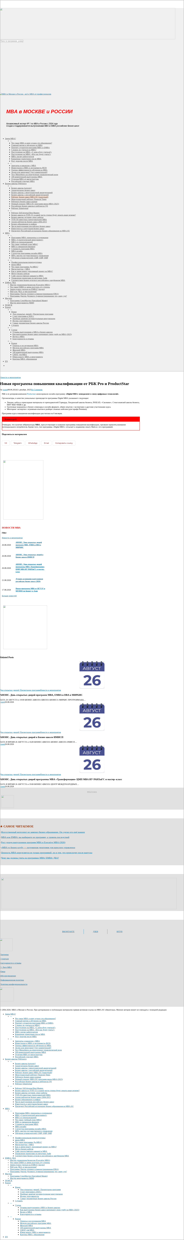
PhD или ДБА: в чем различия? (23, 1167)
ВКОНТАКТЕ (68, 931)
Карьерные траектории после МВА (30, 1034)
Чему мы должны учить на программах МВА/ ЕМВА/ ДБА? (30, 858)
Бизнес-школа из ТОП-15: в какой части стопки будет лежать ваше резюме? (47, 1091)
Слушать (19, 1201)
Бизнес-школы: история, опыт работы (31, 1093)
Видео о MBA (26, 1212)
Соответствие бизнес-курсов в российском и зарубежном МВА (42, 1156)
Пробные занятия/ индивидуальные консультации (41, 1194)
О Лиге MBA (6, 967)
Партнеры (4, 955)
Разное (8, 1183)
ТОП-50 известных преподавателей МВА (33, 1095)
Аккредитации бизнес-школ (27, 1066)
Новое (17, 1187)
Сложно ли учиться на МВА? (27, 1025)
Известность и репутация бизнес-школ (31, 1104)
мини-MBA (20, 1140)
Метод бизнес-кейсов (24, 1149)
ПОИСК (8, 1181)
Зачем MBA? (10, 1014)
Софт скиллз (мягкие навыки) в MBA (31, 1151)
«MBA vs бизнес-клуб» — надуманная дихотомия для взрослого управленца (38, 847)
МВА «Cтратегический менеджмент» (31, 1115)
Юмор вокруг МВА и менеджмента (35, 1232)
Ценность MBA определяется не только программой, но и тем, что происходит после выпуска (46, 852)
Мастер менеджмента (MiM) (22, 1178)
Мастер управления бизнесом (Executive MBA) (30, 1160)
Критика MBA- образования (32, 1235)
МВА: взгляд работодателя (26, 1032)
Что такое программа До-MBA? (28, 1142)
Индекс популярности (29, 1196)
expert (5, 390)
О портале (4, 959)
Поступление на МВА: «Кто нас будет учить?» (35, 1030)
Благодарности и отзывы (10, 963)
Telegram (18, 443)
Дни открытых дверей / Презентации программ (40, 1189)
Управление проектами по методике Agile (33, 1153)
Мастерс (8, 1174)
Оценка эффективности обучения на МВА (33, 1045)
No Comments (36, 390)
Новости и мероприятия (10, 377)
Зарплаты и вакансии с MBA (27, 1041)
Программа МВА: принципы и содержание (33, 1113)
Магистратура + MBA (24, 1145)
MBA (7, 1109)
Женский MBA (26, 1225)
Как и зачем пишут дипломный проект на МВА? (36, 1147)
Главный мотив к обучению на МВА (30, 1021)
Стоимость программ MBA (26, 1124)
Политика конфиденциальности (13, 984)
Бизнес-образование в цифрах (28, 1099)
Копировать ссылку (64, 443)
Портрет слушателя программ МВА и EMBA (34, 1023)
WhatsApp (32, 443)
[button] (9, 596)
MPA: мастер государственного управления (33, 1131)
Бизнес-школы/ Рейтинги (16, 1059)
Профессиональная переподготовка (30, 1138)
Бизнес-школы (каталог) (25, 1063)
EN (6, 1237)
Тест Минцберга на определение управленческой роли (38, 1050)
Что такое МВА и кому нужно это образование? (35, 1019)
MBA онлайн (20, 1127)
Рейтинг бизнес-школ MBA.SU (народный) (33, 1073)
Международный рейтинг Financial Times (32, 1075)
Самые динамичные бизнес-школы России (38, 1199)
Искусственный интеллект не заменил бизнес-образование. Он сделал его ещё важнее (43, 832)
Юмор (2, 971)
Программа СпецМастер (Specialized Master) (29, 1176)
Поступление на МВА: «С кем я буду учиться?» (35, 1027)
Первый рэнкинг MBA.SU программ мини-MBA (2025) (39, 1079)
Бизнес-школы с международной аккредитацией (35, 1068)
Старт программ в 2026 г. (31, 1192)
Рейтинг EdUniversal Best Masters (29, 1088)
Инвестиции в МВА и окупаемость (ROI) (32, 1043)
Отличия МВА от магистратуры (28, 1055)
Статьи (18, 1205)
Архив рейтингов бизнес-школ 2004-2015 (33, 1097)
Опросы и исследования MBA (33, 1221)
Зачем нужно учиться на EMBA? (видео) (27, 1165)
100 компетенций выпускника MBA (30, 1052)
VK (6, 443)
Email (46, 443)
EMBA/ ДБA (10, 1158)
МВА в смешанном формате (27, 1122)
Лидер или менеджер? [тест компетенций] (33, 1048)
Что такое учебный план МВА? (28, 1120)
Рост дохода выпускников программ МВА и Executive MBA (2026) (33, 842)
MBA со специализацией (25, 1117)
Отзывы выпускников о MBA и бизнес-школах (40, 1207)
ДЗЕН (95, 931)
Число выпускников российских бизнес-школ (34, 1102)
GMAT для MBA (27, 1230)
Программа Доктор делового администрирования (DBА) (34, 1169)
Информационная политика (12, 980)
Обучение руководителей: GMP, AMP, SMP (33, 1133)
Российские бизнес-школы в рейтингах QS (33, 1081)
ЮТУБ (119, 931)
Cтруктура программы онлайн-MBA (30, 1129)
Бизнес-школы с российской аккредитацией (33, 1070)
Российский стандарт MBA (26, 1057)
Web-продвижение (8, 976)
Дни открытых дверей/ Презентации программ (20, 690)
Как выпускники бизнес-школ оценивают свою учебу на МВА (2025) (49, 1210)
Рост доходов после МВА (26, 1037)
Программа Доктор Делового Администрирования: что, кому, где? (38, 1171)
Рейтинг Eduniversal (23, 1084)
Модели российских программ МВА (35, 1223)
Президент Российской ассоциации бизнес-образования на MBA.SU (44, 1106)
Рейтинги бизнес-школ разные (28, 1077)
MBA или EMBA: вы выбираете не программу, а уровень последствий (35, 837)
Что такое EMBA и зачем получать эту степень (30, 1163)
